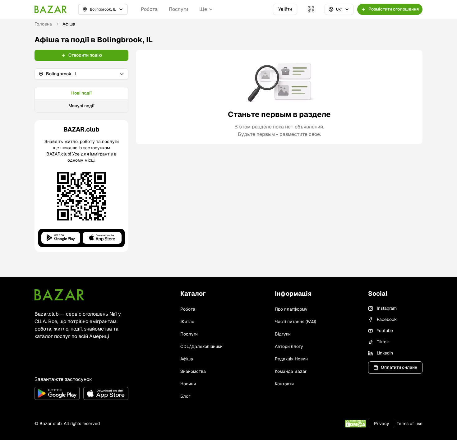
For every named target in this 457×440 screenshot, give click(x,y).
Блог (185, 396)
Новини (188, 384)
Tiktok (383, 342)
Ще (203, 9)
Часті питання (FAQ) (295, 321)
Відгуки (283, 334)
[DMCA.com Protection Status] (355, 424)
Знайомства (193, 371)
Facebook (387, 319)
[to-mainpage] (59, 294)
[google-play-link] (57, 393)
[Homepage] (51, 9)
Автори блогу (289, 346)
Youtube (385, 330)
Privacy (381, 423)
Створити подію (85, 55)
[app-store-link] (105, 393)
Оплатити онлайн (399, 367)
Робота (149, 9)
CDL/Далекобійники (201, 346)
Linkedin (385, 353)
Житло (187, 321)
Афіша (186, 359)
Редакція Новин (291, 359)
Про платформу (291, 309)
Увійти (285, 9)
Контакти (284, 384)
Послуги (178, 9)
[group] (81, 100)
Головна (43, 24)
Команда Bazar (291, 371)
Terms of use (409, 423)
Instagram (387, 308)
